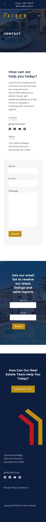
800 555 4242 (13, 472)
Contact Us (23, 389)
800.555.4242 (24, 6)
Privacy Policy (10, 488)
